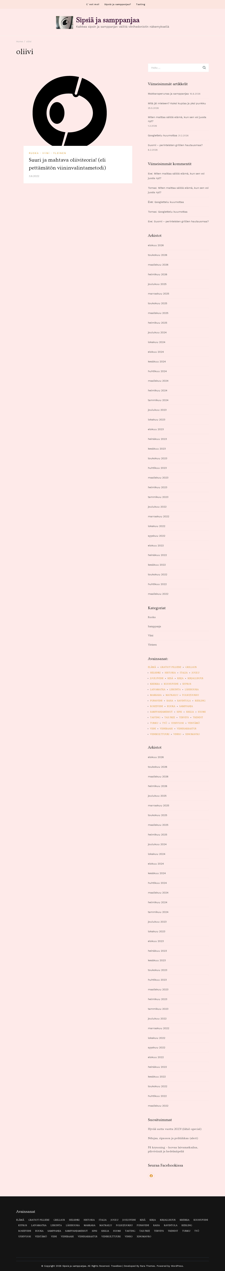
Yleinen (59, 153)
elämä (152, 667)
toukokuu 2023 (157, 458)
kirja (180, 678)
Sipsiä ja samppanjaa (108, 19)
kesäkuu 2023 (157, 448)
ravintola (184, 701)
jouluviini (156, 678)
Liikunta (175, 689)
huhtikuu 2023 (157, 467)
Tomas (152, 187)
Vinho (177, 734)
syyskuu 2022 (156, 535)
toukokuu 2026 (157, 255)
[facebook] (151, 1176)
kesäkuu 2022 (157, 564)
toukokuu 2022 (157, 574)
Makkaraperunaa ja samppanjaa (168, 93)
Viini (46, 153)
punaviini (156, 701)
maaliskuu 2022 (158, 593)
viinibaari (166, 729)
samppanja (186, 706)
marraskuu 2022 (158, 516)
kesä (170, 678)
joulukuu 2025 (157, 284)
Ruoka (34, 153)
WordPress (177, 1266)
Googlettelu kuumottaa (162, 135)
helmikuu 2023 (157, 487)
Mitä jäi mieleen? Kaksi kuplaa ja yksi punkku (177, 103)
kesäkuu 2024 (157, 361)
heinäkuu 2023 (157, 438)
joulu (195, 673)
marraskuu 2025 (158, 293)
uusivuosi (177, 723)
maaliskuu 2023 (158, 477)
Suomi (202, 712)
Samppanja (154, 626)
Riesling (200, 701)
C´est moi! (92, 4)
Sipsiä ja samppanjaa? (117, 4)
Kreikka (155, 684)
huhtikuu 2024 (157, 371)
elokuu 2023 (156, 429)
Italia (184, 673)
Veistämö (194, 723)
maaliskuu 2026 (158, 264)
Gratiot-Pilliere (170, 667)
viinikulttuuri (159, 734)
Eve (150, 173)
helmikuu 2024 (157, 390)
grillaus (191, 667)
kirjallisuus (195, 678)
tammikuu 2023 (158, 497)
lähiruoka (192, 689)
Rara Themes (147, 1266)
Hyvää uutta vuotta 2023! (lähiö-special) (174, 1129)
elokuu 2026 (156, 245)
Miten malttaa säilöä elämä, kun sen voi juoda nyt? (177, 119)
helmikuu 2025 (157, 322)
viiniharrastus (186, 729)
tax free (169, 717)
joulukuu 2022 (157, 506)
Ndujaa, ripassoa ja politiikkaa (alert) (173, 1138)
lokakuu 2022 (156, 526)
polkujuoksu (190, 695)
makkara (156, 695)
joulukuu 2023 (157, 409)
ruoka (171, 706)
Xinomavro (192, 734)
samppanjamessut (161, 712)
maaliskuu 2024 (158, 380)
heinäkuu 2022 (157, 555)
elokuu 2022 (156, 545)
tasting (155, 717)
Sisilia (190, 712)
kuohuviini (171, 684)
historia (170, 673)
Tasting (140, 4)
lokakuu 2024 (156, 342)
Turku (154, 723)
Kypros (187, 684)
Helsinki (155, 673)
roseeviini (156, 706)
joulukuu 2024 (157, 332)
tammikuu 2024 (158, 400)
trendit (198, 717)
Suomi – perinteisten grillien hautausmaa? (175, 145)
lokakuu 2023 (156, 419)
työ (164, 723)
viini (153, 729)
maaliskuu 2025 (158, 313)
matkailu (172, 695)
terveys (184, 717)
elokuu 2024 (156, 351)
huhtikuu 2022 (157, 584)
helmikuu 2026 (157, 274)
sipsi (179, 712)
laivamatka (157, 689)
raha (170, 701)
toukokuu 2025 (157, 303)
